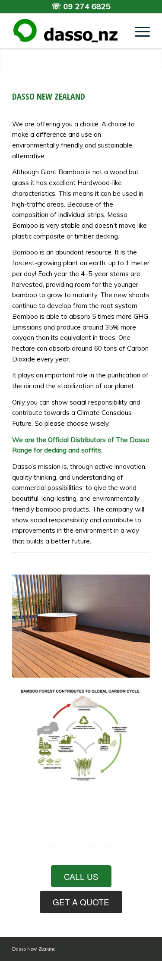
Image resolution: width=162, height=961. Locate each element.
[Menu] (138, 31)
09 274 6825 (87, 6)
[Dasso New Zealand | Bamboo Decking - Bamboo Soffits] (67, 31)
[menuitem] (138, 31)
